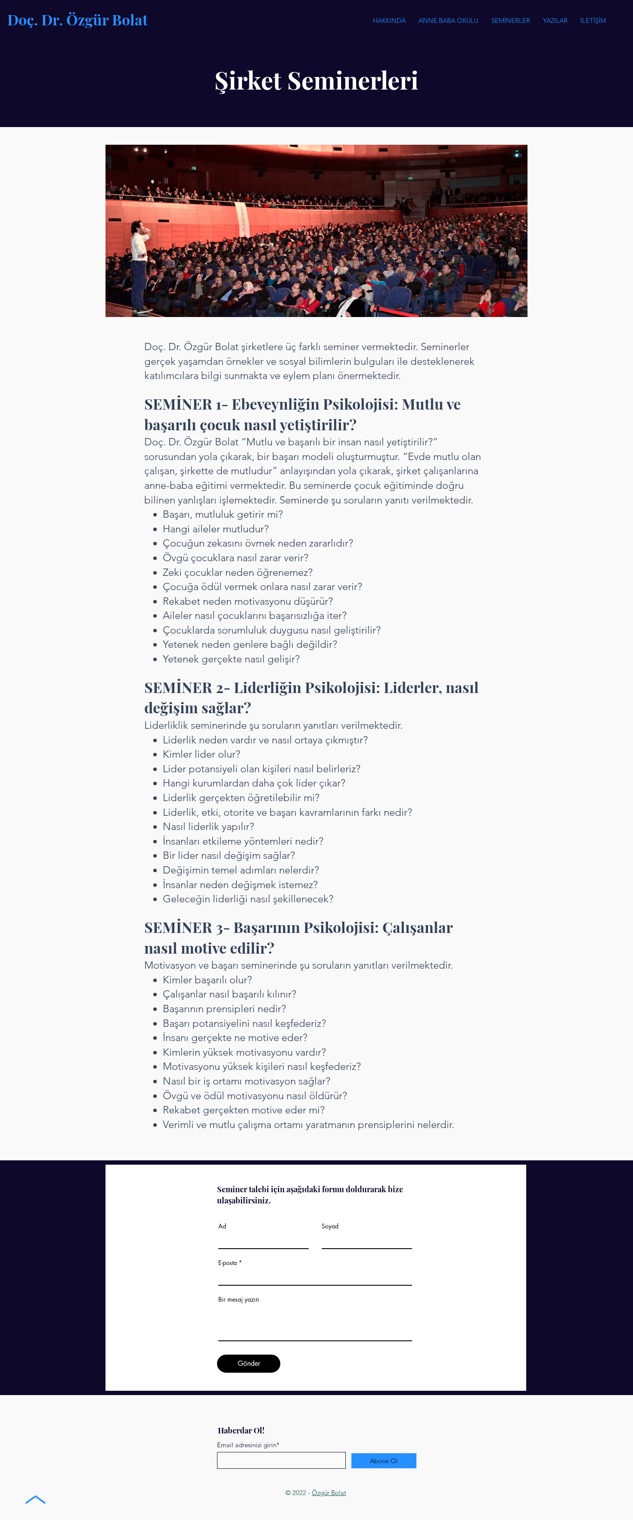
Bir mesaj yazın (238, 1299)
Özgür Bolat (329, 1493)
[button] (511, 20)
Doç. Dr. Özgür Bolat (77, 19)
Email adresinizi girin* (248, 1445)
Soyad (330, 1226)
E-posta (227, 1263)
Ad (222, 1226)
